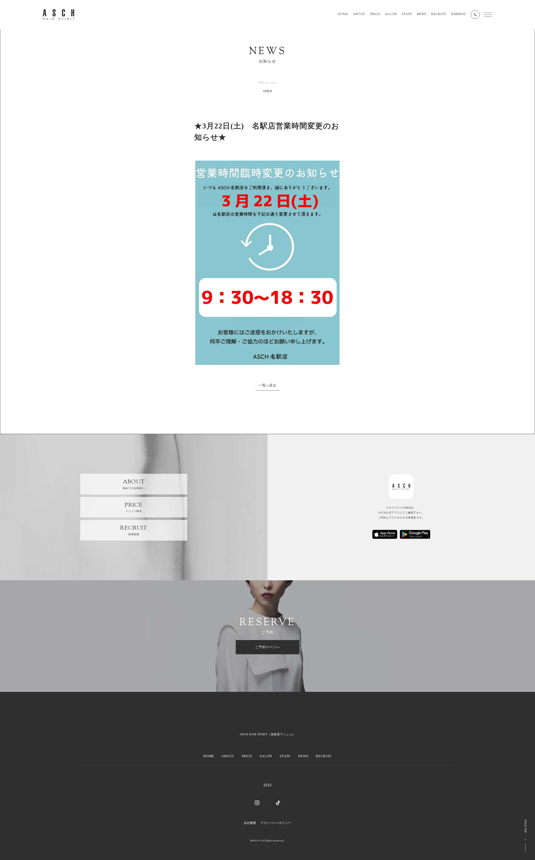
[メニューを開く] (488, 15)
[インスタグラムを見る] (257, 802)
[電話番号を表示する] (475, 14)
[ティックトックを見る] (278, 802)
